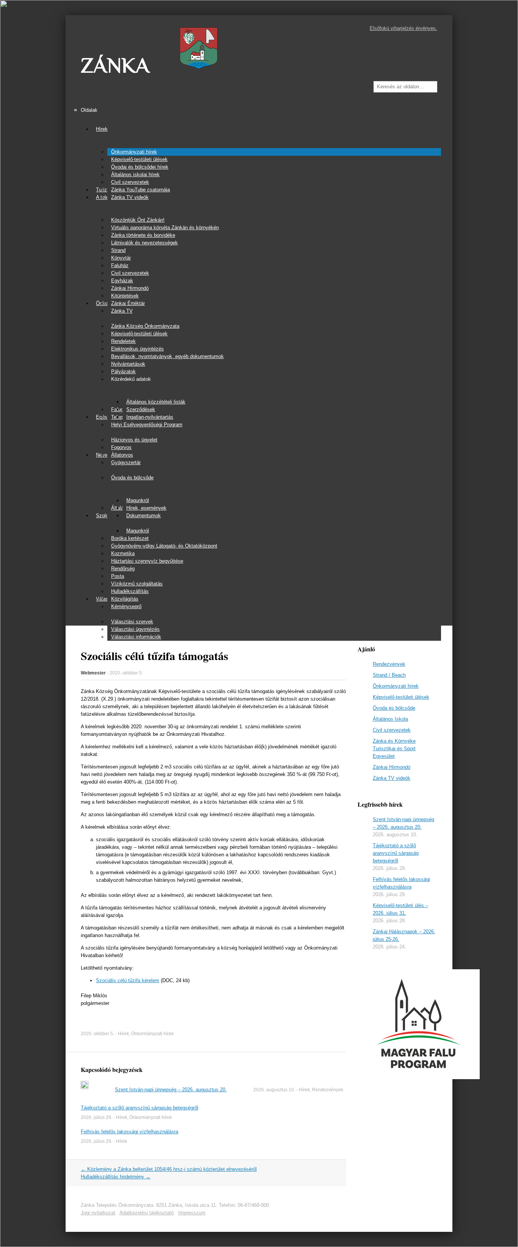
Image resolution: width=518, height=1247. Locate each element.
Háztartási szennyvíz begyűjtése (147, 561)
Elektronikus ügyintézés (137, 349)
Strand (118, 250)
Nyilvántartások (128, 364)
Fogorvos (121, 447)
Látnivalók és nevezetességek (144, 243)
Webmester (93, 673)
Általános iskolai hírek (135, 174)
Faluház (120, 265)
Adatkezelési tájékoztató (146, 1213)
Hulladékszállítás (130, 591)
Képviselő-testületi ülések (139, 159)
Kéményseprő (126, 606)
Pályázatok (123, 371)
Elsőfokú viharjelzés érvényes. (403, 28)
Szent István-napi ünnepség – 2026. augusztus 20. (171, 1089)
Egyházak (122, 280)
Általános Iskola (390, 719)
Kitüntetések (125, 296)
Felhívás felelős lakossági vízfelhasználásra (129, 1131)
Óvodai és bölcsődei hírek (139, 167)
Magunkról (137, 500)
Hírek (102, 129)
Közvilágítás (124, 599)
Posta (117, 576)
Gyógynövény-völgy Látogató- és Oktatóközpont (164, 546)
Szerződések (140, 409)
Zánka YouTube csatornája (140, 189)
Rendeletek (123, 341)
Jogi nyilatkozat (98, 1213)
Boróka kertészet (130, 538)
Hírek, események (146, 508)
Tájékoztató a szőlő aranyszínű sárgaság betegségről (139, 1108)
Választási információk (136, 637)
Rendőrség (123, 568)
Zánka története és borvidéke (143, 235)
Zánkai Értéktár (128, 303)
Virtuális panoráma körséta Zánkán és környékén (165, 227)
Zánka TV (122, 311)
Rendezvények (327, 1089)
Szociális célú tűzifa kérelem (127, 980)
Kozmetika (123, 553)
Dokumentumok (143, 515)
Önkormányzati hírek (134, 152)
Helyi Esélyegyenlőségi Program (146, 424)
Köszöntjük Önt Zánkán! (138, 220)
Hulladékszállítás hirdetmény (116, 1177)
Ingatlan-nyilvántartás (149, 417)
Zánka (115, 65)
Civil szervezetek (130, 182)
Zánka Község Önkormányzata (145, 326)
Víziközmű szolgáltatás (137, 584)
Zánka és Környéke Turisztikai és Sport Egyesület (394, 748)
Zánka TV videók (130, 197)
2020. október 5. (126, 673)
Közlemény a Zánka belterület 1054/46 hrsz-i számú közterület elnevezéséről (169, 1169)
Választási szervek (132, 621)
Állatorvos (122, 455)
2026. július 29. (96, 1117)
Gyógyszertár (126, 462)
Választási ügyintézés (135, 629)
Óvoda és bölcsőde (132, 477)
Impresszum (192, 1213)
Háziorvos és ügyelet (134, 440)
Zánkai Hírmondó (130, 288)
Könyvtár (121, 258)
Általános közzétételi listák (155, 402)
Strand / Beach (389, 675)
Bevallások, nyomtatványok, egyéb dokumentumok (167, 356)
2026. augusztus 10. (274, 1089)
